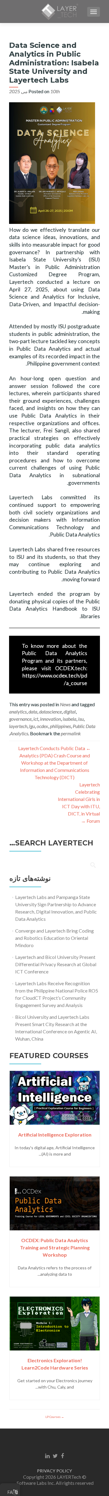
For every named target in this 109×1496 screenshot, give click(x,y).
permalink (71, 733)
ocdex (42, 726)
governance (20, 719)
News (65, 704)
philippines (60, 726)
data (32, 711)
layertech (18, 726)
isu (81, 719)
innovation (50, 719)
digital (70, 711)
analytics (18, 711)
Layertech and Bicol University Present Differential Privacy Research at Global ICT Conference (55, 964)
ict (35, 719)
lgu (32, 726)
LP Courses (53, 1417)
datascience (50, 711)
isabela (69, 719)
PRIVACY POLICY (54, 1470)
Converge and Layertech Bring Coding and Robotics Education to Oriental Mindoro (54, 938)
